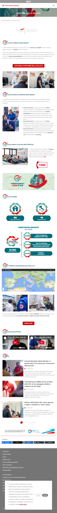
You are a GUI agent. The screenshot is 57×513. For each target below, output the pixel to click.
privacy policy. (23, 504)
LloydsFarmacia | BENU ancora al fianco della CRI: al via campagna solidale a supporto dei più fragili (38, 384)
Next (34, 422)
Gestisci (39, 495)
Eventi (4, 457)
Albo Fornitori (7, 480)
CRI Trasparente (7, 474)
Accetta (45, 495)
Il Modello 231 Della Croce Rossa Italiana (14, 477)
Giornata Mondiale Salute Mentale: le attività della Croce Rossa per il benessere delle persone (39, 363)
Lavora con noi (7, 454)
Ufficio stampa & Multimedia (10, 462)
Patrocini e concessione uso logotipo (13, 467)
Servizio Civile (6, 459)
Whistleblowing (7, 465)
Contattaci (6, 451)
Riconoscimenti (7, 470)
